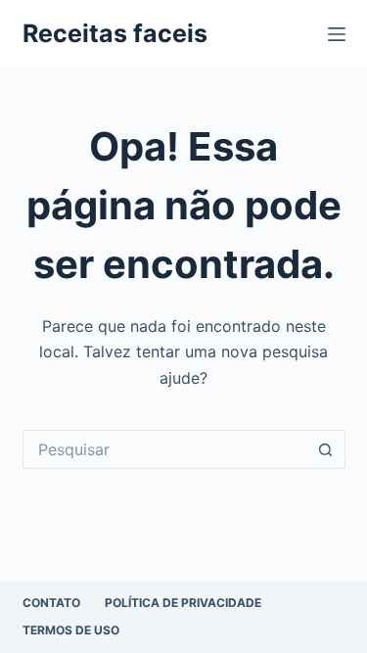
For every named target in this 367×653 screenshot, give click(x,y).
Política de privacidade (183, 602)
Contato (51, 602)
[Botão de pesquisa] (325, 449)
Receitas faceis (115, 33)
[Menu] (336, 34)
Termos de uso (71, 630)
